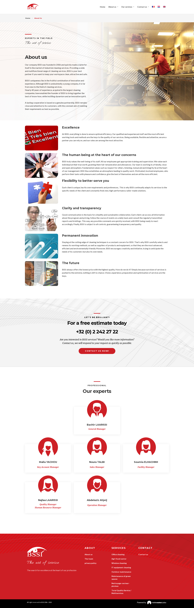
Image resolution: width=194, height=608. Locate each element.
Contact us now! (97, 351)
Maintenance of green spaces (121, 577)
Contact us (143, 554)
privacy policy (90, 563)
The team (89, 559)
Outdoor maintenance (121, 572)
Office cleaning (118, 554)
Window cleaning (119, 563)
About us (89, 554)
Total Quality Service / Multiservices (121, 591)
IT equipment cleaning (121, 567)
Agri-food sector (119, 559)
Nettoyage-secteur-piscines (120, 584)
